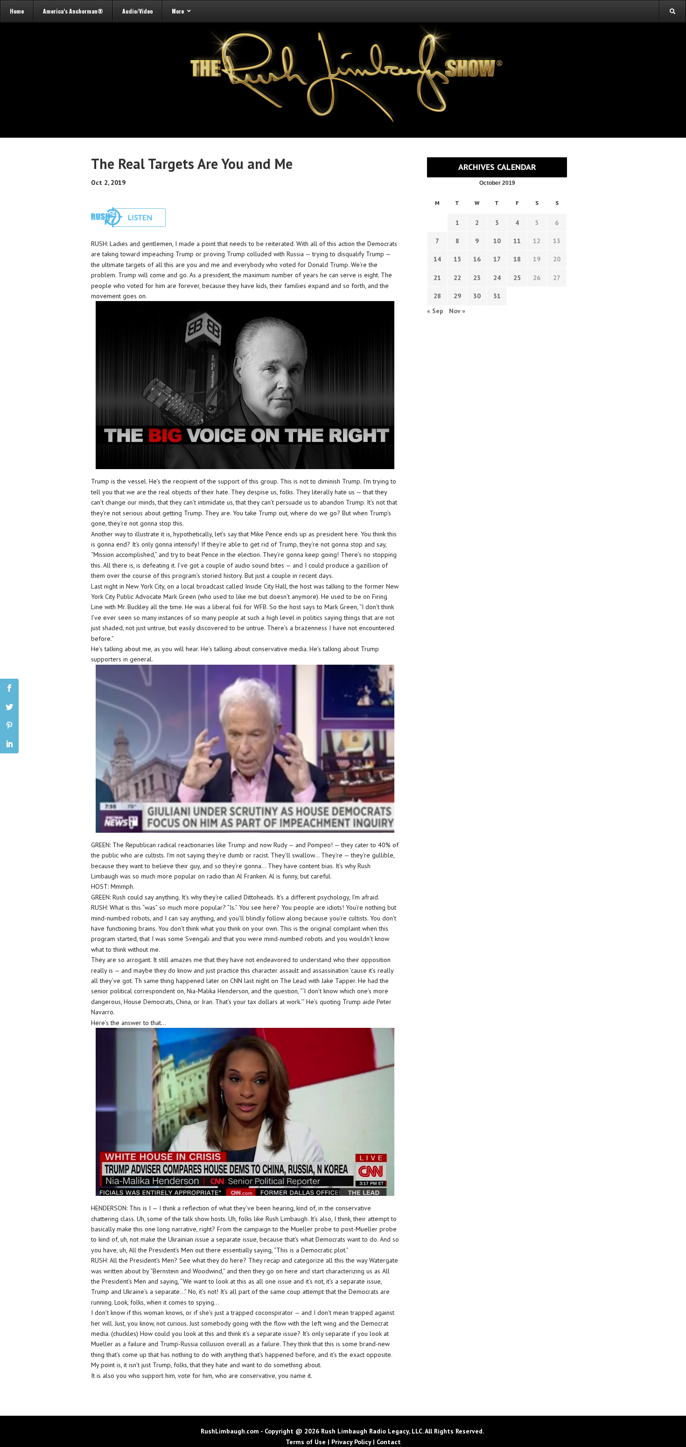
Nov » (457, 311)
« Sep (435, 311)
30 (477, 296)
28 (437, 296)
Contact (389, 1442)
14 (437, 259)
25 (517, 278)
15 (457, 259)
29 (457, 296)
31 (497, 296)
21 (437, 278)
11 (517, 241)
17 (497, 259)
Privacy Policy (351, 1442)
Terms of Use (306, 1442)
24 (497, 278)
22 (457, 278)
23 (477, 278)
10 (497, 241)
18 (517, 259)
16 (477, 259)
